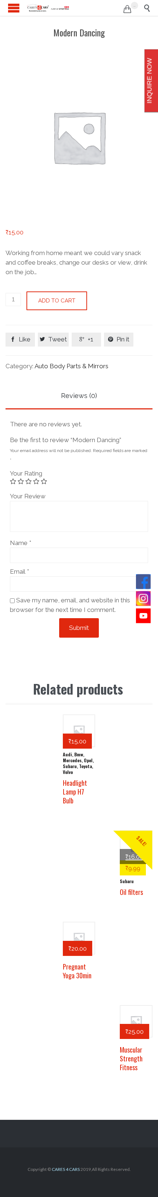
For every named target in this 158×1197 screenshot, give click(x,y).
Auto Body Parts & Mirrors (71, 366)
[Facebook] (143, 581)
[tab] (79, 396)
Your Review (28, 496)
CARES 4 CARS (66, 1169)
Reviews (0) (79, 395)
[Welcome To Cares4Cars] (48, 8)
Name (20, 542)
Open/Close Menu (14, 7)
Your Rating (26, 473)
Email (19, 571)
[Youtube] (143, 615)
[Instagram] (143, 598)
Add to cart (56, 300)
